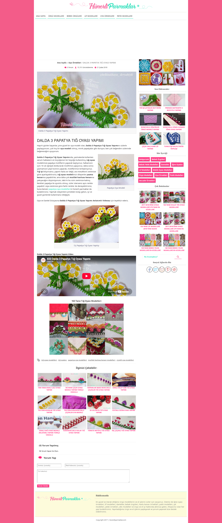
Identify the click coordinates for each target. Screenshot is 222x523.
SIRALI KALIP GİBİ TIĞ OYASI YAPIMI (124, 389)
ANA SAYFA (40, 16)
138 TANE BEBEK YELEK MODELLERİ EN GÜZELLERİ (150, 249)
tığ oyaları (62, 360)
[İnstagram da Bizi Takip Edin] (162, 269)
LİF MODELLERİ (91, 16)
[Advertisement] (111, 39)
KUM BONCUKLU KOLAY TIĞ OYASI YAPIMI (74, 431)
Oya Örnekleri (74, 62)
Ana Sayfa (61, 62)
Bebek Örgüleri (158, 159)
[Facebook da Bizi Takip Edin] (149, 269)
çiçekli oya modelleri (125, 360)
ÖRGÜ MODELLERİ (56, 16)
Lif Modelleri (144, 170)
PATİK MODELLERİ (124, 16)
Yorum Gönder (43, 486)
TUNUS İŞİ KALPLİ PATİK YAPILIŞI (174, 147)
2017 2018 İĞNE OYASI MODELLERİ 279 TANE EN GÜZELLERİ (150, 207)
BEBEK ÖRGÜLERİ (74, 16)
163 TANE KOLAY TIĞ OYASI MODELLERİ (174, 206)
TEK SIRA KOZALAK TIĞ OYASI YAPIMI (49, 411)
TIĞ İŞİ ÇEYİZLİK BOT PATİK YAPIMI (150, 109)
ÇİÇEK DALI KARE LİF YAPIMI (150, 147)
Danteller (165, 164)
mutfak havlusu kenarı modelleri (101, 360)
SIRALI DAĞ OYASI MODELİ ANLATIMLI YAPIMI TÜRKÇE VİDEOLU (49, 432)
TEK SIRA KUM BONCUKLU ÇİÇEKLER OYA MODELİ (74, 411)
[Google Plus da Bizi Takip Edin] (174, 269)
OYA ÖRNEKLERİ (107, 16)
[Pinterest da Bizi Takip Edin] (168, 269)
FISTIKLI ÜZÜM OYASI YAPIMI (123, 410)
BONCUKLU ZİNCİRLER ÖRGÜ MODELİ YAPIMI (150, 128)
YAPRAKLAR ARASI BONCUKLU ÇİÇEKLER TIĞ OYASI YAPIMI (98, 389)
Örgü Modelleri (145, 175)
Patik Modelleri (176, 175)
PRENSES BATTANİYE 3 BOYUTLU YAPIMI (174, 109)
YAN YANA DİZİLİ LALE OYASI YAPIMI (49, 389)
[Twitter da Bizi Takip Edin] (156, 269)
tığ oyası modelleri (49, 360)
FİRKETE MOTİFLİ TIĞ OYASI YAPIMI (99, 431)
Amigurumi (144, 159)
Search (177, 257)
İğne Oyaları (177, 164)
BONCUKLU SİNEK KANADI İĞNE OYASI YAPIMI (174, 128)
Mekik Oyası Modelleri (162, 170)
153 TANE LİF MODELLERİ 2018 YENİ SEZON (150, 227)
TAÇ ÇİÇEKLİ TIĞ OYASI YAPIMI (123, 430)
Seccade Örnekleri (147, 180)
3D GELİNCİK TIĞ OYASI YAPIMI (99, 411)
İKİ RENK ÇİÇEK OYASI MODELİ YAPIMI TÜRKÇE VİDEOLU (74, 390)
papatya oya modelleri (60, 189)
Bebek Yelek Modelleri (148, 164)
